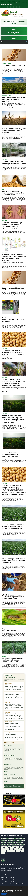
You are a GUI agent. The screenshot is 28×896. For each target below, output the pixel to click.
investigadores (17, 848)
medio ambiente (19, 842)
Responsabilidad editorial (6, 2)
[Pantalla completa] (23, 806)
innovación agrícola (10, 842)
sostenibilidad (3, 840)
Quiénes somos (4, 1)
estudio (9, 844)
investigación (21, 844)
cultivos (2, 838)
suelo (2, 846)
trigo (23, 848)
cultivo (17, 846)
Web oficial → (6, 752)
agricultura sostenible (16, 838)
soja (22, 850)
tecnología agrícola (11, 850)
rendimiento (3, 850)
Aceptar (4, 893)
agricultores (3, 844)
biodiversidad (14, 844)
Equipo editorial (11, 1)
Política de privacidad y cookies (20, 2)
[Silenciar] (21, 806)
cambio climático (11, 840)
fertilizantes (12, 846)
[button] (14, 29)
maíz (21, 846)
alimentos (18, 850)
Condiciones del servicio (6, 4)
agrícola (6, 846)
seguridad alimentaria (20, 840)
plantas (23, 838)
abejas (11, 848)
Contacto (18, 1)
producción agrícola (5, 848)
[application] (14, 801)
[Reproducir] (4, 806)
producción (3, 842)
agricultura (8, 838)
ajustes (11, 891)
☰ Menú (3, 42)
